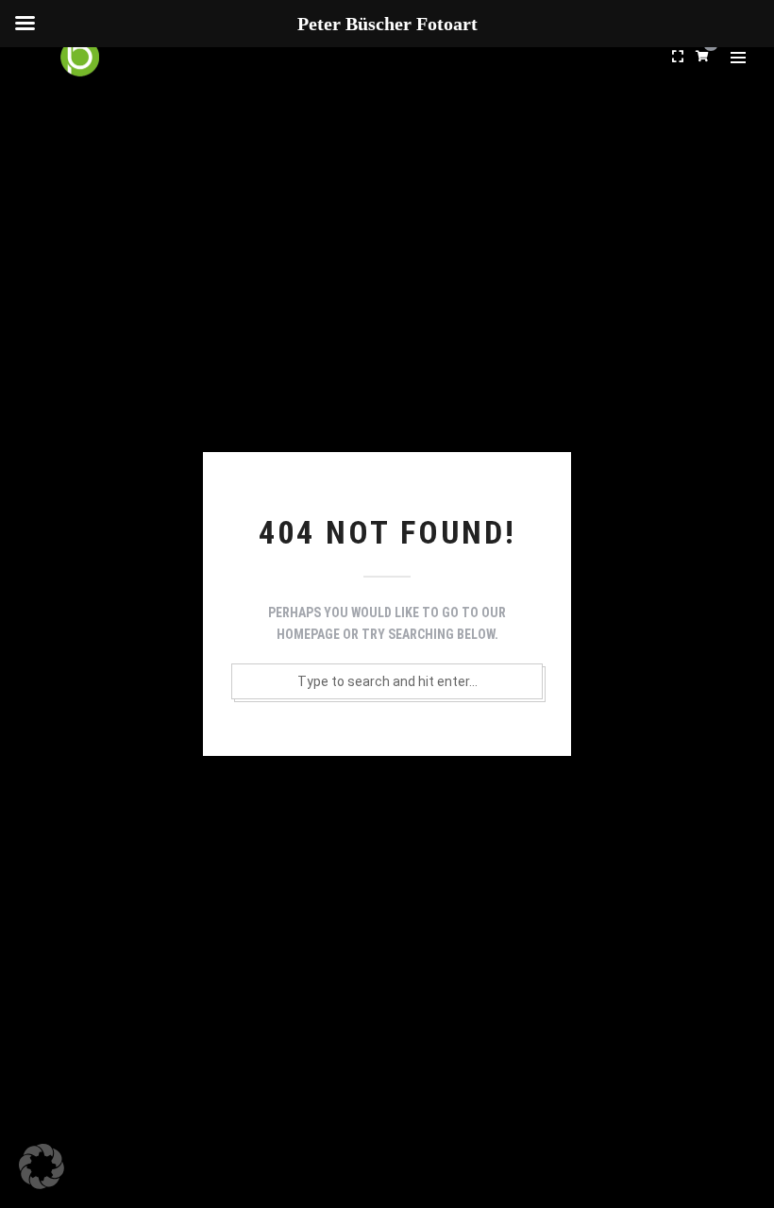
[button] (41, 1166)
